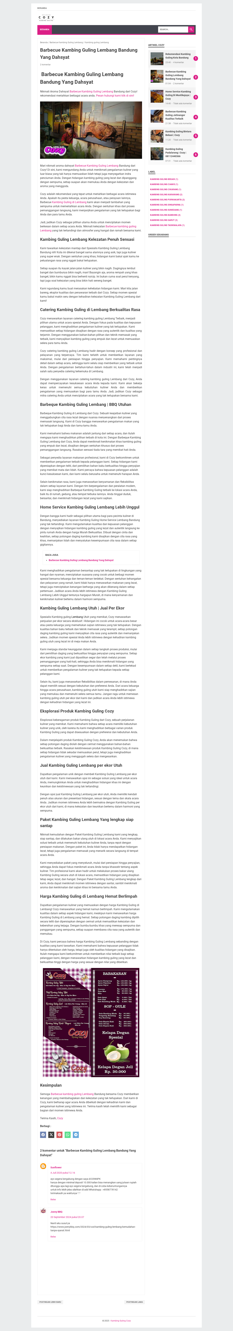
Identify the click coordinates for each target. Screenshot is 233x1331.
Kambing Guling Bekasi (164, 179)
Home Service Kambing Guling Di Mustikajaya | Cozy (178, 95)
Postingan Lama (134, 1302)
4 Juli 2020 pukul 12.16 (62, 1172)
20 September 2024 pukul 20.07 (67, 1217)
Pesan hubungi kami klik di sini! (115, 95)
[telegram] (76, 1135)
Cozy (60, 1118)
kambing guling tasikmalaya (167, 225)
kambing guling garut (164, 220)
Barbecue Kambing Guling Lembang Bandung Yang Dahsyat (81, 560)
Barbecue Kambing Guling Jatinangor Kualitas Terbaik (175, 115)
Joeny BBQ (56, 1211)
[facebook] (43, 1135)
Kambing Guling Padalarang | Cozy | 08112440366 (175, 153)
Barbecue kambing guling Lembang (72, 1094)
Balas (53, 1199)
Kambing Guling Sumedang (166, 210)
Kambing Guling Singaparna (167, 205)
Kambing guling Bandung (165, 215)
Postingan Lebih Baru (50, 1302)
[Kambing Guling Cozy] (46, 18)
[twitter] (51, 1135)
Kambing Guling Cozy (121, 1321)
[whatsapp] (68, 1135)
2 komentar (45, 64)
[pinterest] (59, 1135)
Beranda (42, 8)
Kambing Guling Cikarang (165, 189)
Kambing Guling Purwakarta (167, 199)
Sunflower (56, 1167)
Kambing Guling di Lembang (69, 202)
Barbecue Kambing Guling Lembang (91, 91)
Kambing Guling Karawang (166, 194)
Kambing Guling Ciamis (164, 184)
